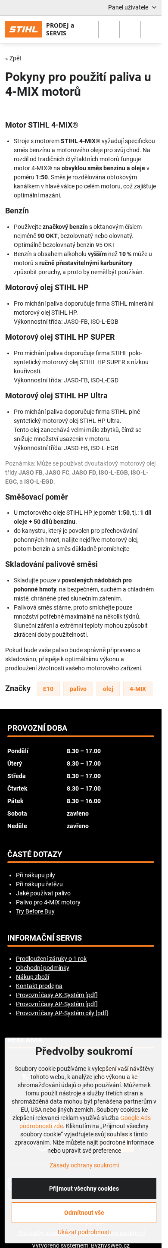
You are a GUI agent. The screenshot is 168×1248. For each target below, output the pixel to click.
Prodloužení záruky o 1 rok (51, 958)
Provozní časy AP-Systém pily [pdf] (62, 1013)
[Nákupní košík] (130, 29)
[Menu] (151, 29)
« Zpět (13, 58)
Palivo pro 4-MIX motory (48, 902)
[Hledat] (109, 29)
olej (108, 688)
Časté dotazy (34, 854)
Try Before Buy (35, 911)
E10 (48, 688)
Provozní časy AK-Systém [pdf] (57, 995)
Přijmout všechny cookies (84, 1188)
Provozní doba (37, 728)
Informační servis (44, 938)
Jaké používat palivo (43, 893)
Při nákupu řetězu (39, 884)
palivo (78, 688)
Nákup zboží (32, 976)
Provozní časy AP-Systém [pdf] (57, 1004)
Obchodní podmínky (42, 967)
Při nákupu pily (35, 875)
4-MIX (138, 688)
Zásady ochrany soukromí (84, 1165)
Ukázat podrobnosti (84, 1232)
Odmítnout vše (84, 1212)
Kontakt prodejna (39, 985)
